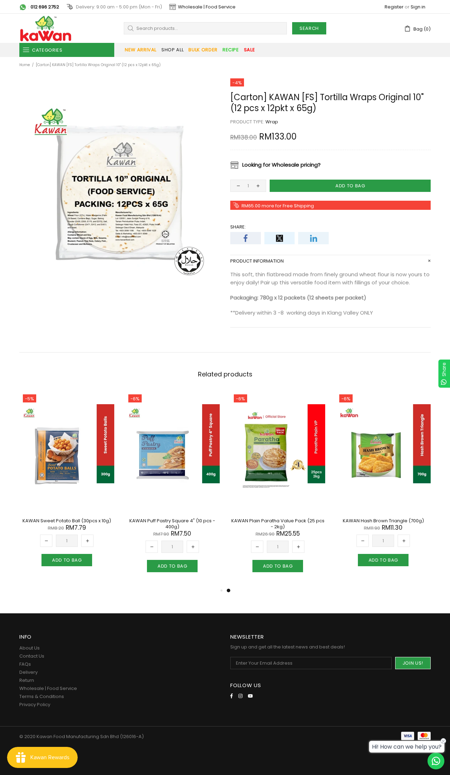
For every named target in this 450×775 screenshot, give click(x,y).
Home (24, 64)
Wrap (271, 122)
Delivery (28, 672)
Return (26, 680)
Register (394, 7)
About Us (29, 648)
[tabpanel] (277, 488)
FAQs (25, 664)
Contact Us (31, 656)
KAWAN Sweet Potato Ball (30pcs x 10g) (66, 521)
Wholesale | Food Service (207, 7)
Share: (238, 227)
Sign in (418, 7)
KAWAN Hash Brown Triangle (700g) (383, 521)
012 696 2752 (45, 7)
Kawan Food (45, 28)
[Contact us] (436, 761)
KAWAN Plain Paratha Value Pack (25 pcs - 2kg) (277, 524)
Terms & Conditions (41, 696)
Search (309, 28)
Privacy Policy (34, 705)
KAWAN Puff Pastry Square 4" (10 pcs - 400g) (172, 524)
